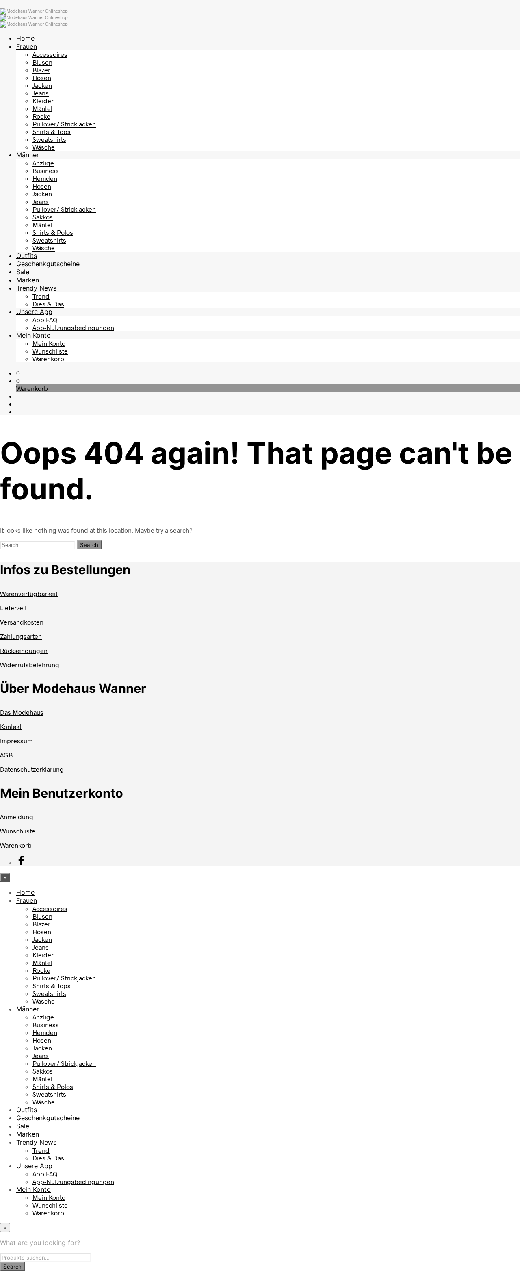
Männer (27, 155)
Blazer (41, 70)
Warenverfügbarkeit (29, 593)
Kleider (43, 100)
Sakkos (42, 217)
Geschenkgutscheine (48, 264)
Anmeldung (16, 816)
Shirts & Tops (51, 131)
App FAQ (44, 319)
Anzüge (43, 163)
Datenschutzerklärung (32, 769)
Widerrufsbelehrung (29, 664)
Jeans (40, 93)
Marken (27, 280)
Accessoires (49, 54)
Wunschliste (50, 351)
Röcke (41, 116)
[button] (18, 373)
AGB (6, 755)
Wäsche (43, 147)
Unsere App (34, 312)
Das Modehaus (21, 712)
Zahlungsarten (21, 636)
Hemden (44, 178)
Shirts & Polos (52, 232)
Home (25, 38)
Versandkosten (21, 622)
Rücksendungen (24, 650)
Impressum (16, 740)
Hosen (41, 77)
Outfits (26, 256)
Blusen (42, 62)
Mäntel (42, 108)
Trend (41, 296)
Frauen (26, 46)
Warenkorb (48, 358)
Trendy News (36, 288)
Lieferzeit (13, 608)
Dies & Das (48, 304)
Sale (22, 272)
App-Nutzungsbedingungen (73, 327)
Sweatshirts (49, 139)
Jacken (42, 85)
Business (45, 170)
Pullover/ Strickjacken (64, 124)
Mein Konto (33, 335)
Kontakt (11, 726)
